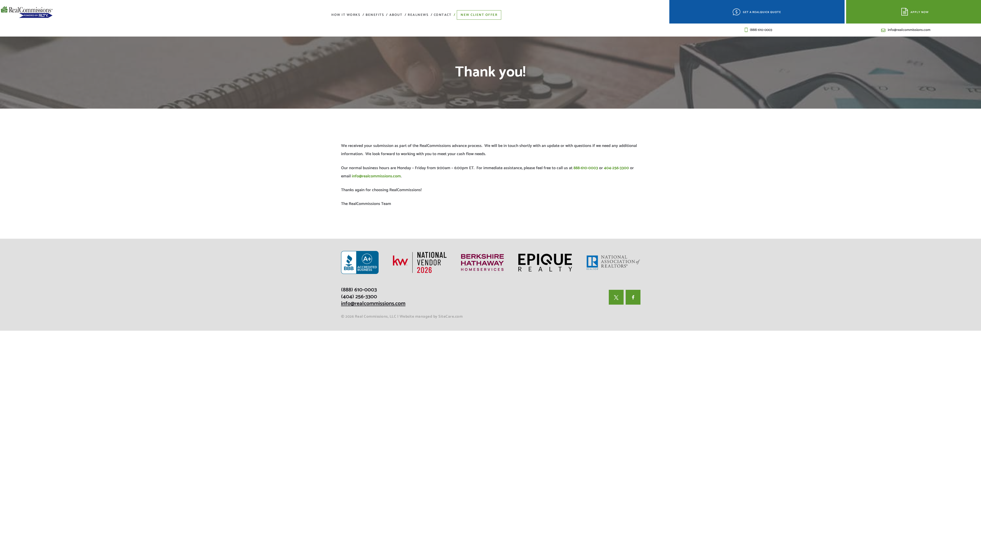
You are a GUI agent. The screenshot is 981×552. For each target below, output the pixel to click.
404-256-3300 (616, 168)
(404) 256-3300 (359, 296)
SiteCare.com (450, 316)
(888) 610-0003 (359, 289)
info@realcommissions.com (376, 176)
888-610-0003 (586, 168)
